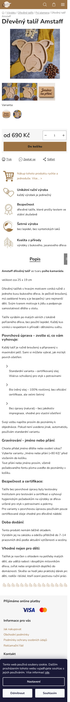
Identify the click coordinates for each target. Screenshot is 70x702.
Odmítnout (17, 693)
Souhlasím (50, 693)
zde (47, 672)
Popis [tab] (35, 259)
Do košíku (35, 147)
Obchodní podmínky (16, 635)
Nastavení (33, 682)
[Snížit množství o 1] (45, 135)
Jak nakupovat (12, 629)
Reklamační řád (13, 646)
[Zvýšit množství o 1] (63, 135)
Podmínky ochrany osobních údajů (25, 640)
